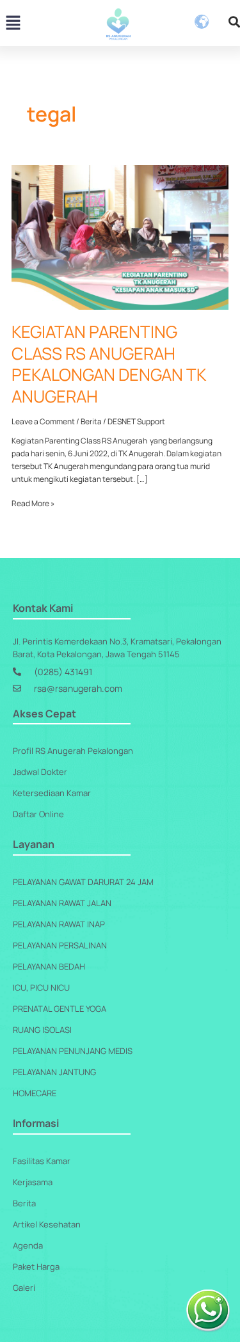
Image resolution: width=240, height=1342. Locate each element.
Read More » (33, 503)
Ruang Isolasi (42, 1029)
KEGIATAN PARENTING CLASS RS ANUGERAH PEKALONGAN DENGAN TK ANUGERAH (108, 364)
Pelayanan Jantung (54, 1072)
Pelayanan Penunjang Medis (72, 1051)
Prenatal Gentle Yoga (59, 1008)
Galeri (24, 1287)
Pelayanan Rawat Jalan (62, 903)
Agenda (28, 1245)
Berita (91, 421)
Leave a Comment (43, 421)
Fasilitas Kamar (41, 1161)
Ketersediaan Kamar (52, 793)
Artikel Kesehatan (47, 1224)
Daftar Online (38, 814)
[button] (13, 24)
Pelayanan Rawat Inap (59, 924)
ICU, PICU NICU (41, 987)
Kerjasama (32, 1182)
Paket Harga (36, 1266)
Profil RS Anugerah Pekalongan (73, 750)
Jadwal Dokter (40, 772)
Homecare (34, 1093)
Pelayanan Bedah (49, 966)
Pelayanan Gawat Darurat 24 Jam (83, 882)
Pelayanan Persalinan (60, 945)
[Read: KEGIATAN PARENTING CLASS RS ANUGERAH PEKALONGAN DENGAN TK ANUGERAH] (120, 236)
